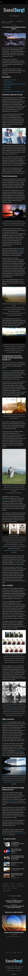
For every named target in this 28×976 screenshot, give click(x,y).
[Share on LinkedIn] (14, 896)
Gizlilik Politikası (11, 968)
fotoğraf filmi (20, 250)
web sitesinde (18, 833)
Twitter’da (23, 833)
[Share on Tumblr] (15, 896)
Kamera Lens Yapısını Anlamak (14, 932)
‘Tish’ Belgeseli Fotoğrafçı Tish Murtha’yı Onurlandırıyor (17, 844)
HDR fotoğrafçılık (6, 500)
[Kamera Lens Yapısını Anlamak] (14, 923)
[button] (3, 926)
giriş (4, 888)
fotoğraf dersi (20, 886)
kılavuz (9, 888)
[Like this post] (8, 896)
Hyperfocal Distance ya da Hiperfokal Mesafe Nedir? (17, 875)
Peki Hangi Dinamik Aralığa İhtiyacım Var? (14, 91)
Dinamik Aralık (6, 886)
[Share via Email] (19, 896)
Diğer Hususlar (7, 89)
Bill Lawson (13, 706)
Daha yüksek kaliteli (14, 801)
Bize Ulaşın (18, 968)
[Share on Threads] (18, 896)
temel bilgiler (6, 890)
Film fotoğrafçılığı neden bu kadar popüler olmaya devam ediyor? (17, 857)
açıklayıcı (12, 883)
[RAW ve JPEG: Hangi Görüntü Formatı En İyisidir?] (7, 851)
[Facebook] (9, 15)
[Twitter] (11, 15)
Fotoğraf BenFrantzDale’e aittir (11, 782)
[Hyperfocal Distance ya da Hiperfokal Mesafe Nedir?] (7, 876)
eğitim (13, 886)
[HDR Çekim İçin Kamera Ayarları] (7, 864)
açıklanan (5, 883)
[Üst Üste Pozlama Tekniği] (7, 870)
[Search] (26, 2)
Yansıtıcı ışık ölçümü (7, 370)
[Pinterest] (15, 952)
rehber (15, 888)
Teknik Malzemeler (8, 82)
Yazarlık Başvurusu (9, 966)
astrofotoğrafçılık (17, 562)
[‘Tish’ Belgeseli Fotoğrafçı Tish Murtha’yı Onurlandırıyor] (7, 844)
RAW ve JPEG (5, 722)
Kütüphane (11, 21)
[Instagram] (13, 15)
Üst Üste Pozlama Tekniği (17, 868)
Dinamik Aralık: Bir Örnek (10, 80)
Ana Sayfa (3, 21)
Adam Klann (19, 883)
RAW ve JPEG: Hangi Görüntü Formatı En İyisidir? (16, 850)
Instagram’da (6, 834)
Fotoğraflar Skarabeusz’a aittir (10, 550)
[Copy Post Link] (16, 896)
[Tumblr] (18, 15)
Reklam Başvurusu (18, 966)
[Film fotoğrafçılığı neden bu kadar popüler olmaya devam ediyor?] (7, 858)
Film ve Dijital (7, 87)
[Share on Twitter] (11, 896)
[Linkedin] (18, 952)
